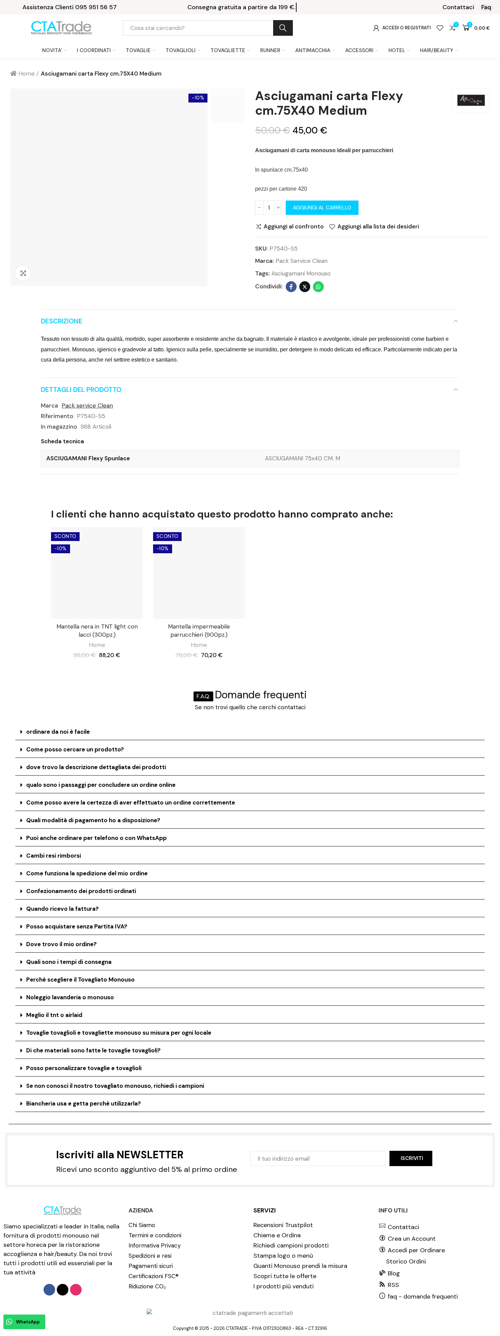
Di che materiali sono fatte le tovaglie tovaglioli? (93, 1050)
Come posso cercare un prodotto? (75, 749)
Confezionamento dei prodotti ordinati (81, 891)
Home (97, 645)
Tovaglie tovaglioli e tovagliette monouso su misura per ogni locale (118, 1032)
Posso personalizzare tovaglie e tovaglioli (83, 1068)
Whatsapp (318, 286)
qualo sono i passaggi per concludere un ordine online (101, 785)
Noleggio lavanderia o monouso (70, 997)
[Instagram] (76, 1289)
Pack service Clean (302, 261)
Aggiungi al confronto (294, 226)
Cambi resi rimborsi (53, 855)
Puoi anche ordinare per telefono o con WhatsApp (96, 838)
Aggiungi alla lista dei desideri (378, 226)
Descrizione (61, 321)
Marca (49, 405)
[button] (458, 7)
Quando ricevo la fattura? (62, 908)
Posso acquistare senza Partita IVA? (76, 926)
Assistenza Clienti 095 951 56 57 (69, 7)
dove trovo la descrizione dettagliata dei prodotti (96, 767)
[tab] (250, 732)
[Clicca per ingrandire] (23, 273)
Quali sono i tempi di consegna (69, 962)
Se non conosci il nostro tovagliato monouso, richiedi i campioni (115, 1086)
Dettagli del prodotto (81, 389)
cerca (283, 28)
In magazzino (59, 426)
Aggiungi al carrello (322, 207)
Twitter (304, 286)
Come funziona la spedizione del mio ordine (87, 873)
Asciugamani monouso (301, 273)
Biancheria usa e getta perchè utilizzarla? (83, 1103)
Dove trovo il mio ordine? (61, 944)
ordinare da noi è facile (58, 731)
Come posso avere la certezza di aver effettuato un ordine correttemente (130, 802)
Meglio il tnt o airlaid (54, 1015)
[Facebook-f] (49, 1289)
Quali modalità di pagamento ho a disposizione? (93, 820)
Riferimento (57, 416)
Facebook (291, 286)
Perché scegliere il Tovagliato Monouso (80, 979)
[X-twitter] (62, 1289)
